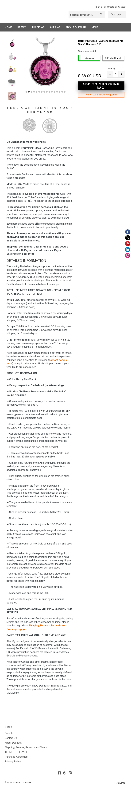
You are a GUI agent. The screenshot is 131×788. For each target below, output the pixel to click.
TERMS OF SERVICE (16, 752)
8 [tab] (44, 92)
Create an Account (116, 7)
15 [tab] (62, 92)
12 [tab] (54, 92)
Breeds (21, 27)
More (95, 27)
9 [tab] (47, 92)
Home (8, 27)
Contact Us (11, 737)
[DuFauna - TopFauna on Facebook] (59, 773)
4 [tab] (34, 92)
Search (8, 733)
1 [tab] (26, 92)
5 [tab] (36, 92)
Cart (119, 14)
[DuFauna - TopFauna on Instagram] (70, 773)
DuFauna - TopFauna (21, 782)
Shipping (54, 27)
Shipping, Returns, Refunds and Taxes (26, 747)
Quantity (111, 68)
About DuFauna (76, 27)
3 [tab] (31, 92)
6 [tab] (39, 92)
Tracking (38, 27)
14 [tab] (59, 92)
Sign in (99, 7)
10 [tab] (49, 92)
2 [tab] (29, 92)
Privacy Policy (13, 761)
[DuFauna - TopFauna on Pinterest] (64, 773)
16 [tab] (64, 92)
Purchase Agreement (16, 756)
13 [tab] (57, 92)
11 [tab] (52, 92)
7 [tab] (41, 92)
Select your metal (87, 51)
